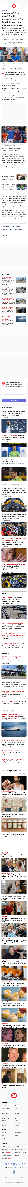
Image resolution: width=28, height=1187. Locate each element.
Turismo (17, 1125)
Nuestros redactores (6, 1155)
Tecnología (17, 1123)
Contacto (17, 1146)
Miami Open (5, 226)
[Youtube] (11, 1164)
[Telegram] (22, 1164)
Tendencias (4, 1125)
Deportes (4, 10)
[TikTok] (16, 1164)
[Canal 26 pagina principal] (14, 7)
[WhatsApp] (19, 1164)
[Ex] (9, 1164)
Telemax (17, 1135)
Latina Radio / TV (19, 1132)
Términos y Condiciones (17, 1177)
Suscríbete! (14, 400)
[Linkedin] (14, 1164)
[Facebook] (3, 1164)
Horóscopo (17, 1115)
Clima (16, 1108)
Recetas (3, 1123)
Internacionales (7, 711)
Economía (5, 653)
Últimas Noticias (5, 1106)
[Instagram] (6, 1164)
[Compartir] (3, 68)
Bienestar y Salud (19, 1106)
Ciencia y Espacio (5, 1108)
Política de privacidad (20, 1149)
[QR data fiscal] (14, 1173)
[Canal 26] (14, 1096)
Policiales (3, 1120)
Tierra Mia (3, 1135)
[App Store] (9, 1167)
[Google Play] (18, 1167)
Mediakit (5, 1152)
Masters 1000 (16, 226)
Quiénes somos (5, 1146)
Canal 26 (6, 37)
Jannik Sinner (18, 229)
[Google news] (24, 1164)
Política (4, 594)
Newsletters (6, 1158)
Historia (3, 1115)
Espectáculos (4, 1113)
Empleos (17, 1155)
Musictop (3, 1138)
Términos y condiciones (7, 1149)
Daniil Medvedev (6, 229)
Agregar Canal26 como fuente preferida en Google (14, 43)
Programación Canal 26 (20, 1152)
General (17, 1113)
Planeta (16, 1118)
